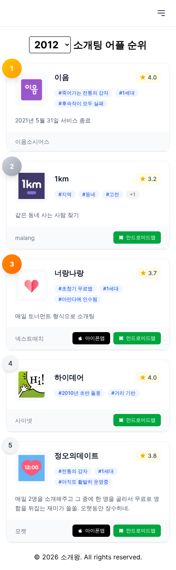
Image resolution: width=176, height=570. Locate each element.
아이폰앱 (95, 338)
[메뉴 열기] (161, 13)
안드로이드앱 (141, 237)
